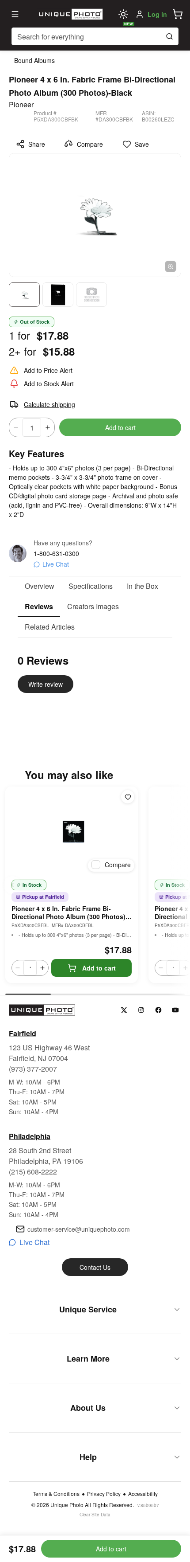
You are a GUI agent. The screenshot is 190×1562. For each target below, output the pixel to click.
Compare (90, 144)
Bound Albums (34, 60)
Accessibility (143, 1494)
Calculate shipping (49, 404)
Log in (157, 14)
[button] (177, 14)
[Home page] (69, 14)
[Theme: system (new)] (123, 14)
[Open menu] (15, 14)
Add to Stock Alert (49, 383)
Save (142, 144)
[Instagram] (141, 1010)
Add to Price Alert (48, 370)
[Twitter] (123, 1010)
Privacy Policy (104, 1494)
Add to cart (120, 427)
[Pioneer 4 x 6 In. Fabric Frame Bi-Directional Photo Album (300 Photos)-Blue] (71, 831)
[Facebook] (158, 1010)
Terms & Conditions (56, 1494)
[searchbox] (95, 36)
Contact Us (95, 1267)
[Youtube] (175, 1010)
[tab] (39, 586)
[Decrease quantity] (16, 427)
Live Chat (55, 564)
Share (36, 144)
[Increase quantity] (47, 427)
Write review (45, 684)
